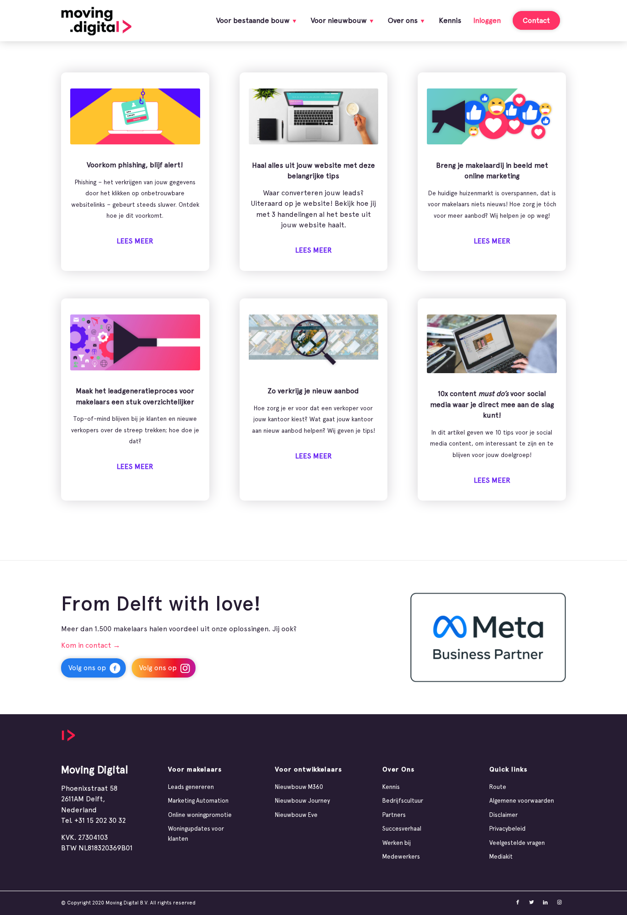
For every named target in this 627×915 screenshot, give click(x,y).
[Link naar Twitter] (531, 902)
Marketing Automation (198, 800)
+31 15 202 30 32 (100, 820)
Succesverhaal (401, 828)
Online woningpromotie (200, 814)
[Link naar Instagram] (559, 902)
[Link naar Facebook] (518, 902)
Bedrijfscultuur (402, 800)
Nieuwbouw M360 (299, 786)
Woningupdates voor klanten (196, 833)
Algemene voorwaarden (521, 800)
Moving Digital (94, 769)
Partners (394, 814)
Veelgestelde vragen (517, 842)
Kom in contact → (90, 645)
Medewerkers (401, 856)
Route (497, 786)
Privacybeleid (507, 828)
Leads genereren (191, 786)
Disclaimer (503, 814)
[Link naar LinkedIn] (545, 902)
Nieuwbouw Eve (296, 814)
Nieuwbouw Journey (302, 800)
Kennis (391, 786)
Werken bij (396, 842)
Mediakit (501, 856)
